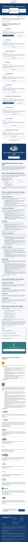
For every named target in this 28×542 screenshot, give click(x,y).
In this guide (10, 157)
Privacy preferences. (14, 0)
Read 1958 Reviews (4, 416)
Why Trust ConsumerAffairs (6, 21)
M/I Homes (8, 39)
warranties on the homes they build (12, 222)
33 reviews (9, 75)
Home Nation (9, 84)
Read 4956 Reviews (4, 379)
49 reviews (10, 53)
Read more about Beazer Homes (6, 426)
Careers (14, 521)
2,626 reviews (10, 30)
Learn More (8, 35)
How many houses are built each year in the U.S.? (10, 302)
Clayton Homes (9, 118)
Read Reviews (20, 35)
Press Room (21, 521)
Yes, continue (21, 510)
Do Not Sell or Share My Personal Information (16, 523)
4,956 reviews (10, 64)
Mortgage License (15, 518)
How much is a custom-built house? (7, 338)
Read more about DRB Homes (6, 484)
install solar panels (17, 203)
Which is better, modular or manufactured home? (9, 333)
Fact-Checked (10, 16)
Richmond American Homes (12, 129)
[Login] (27, 2)
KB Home (8, 62)
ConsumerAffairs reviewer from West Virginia (11, 321)
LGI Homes (8, 28)
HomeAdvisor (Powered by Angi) (13, 96)
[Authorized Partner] (11, 28)
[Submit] (24, 350)
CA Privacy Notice (22, 519)
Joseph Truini (21, 16)
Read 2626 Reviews (4, 408)
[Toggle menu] (0, 2)
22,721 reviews (10, 98)
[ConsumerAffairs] (14, 2)
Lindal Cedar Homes (10, 51)
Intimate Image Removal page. (16, 541)
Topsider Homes (9, 107)
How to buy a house (6, 275)
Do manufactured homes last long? (7, 330)
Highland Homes (9, 73)
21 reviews (10, 109)
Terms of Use (14, 519)
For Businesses (22, 518)
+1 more (24, 16)
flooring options (19, 210)
